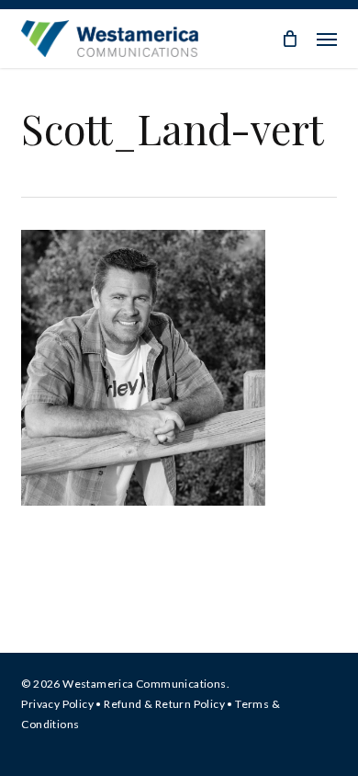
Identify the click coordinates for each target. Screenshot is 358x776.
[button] (327, 38)
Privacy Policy (57, 704)
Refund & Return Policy (164, 704)
